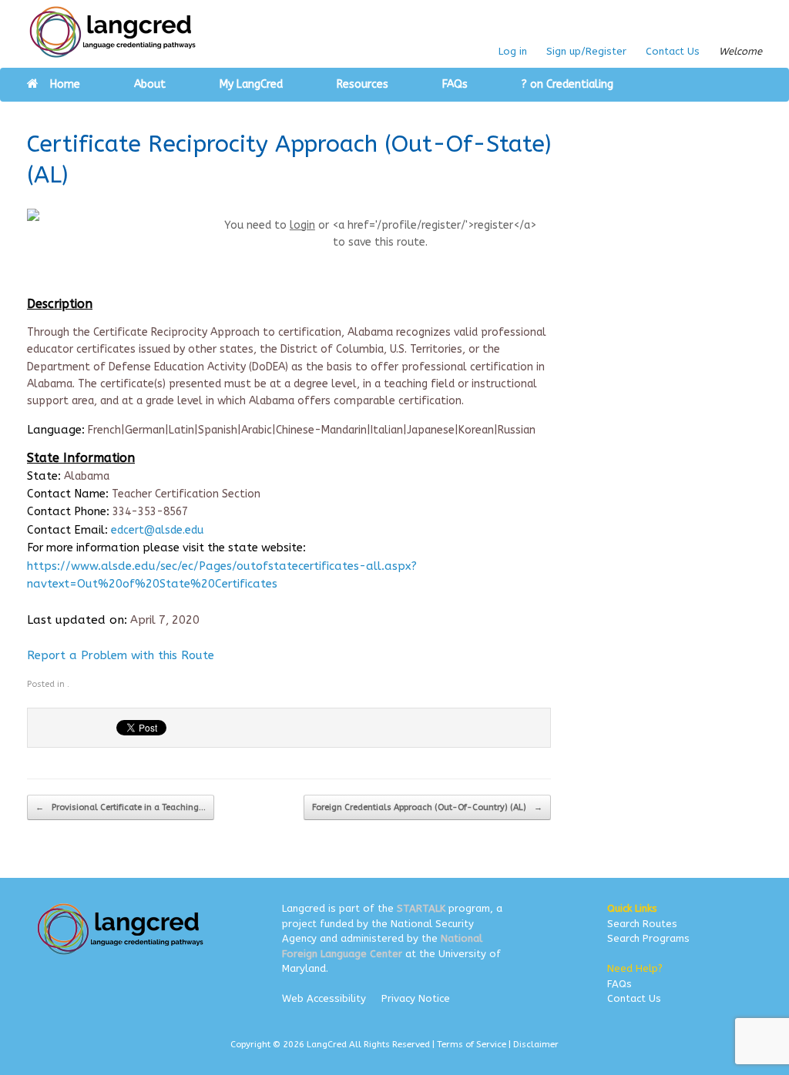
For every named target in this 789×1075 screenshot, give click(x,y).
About (150, 84)
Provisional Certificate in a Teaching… (120, 807)
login (302, 225)
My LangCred (251, 84)
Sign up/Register (586, 51)
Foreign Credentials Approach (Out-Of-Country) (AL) (427, 807)
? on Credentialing (567, 84)
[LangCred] (113, 32)
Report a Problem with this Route (120, 655)
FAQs (455, 84)
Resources (362, 84)
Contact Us (673, 51)
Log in (513, 51)
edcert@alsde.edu (157, 530)
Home (65, 84)
